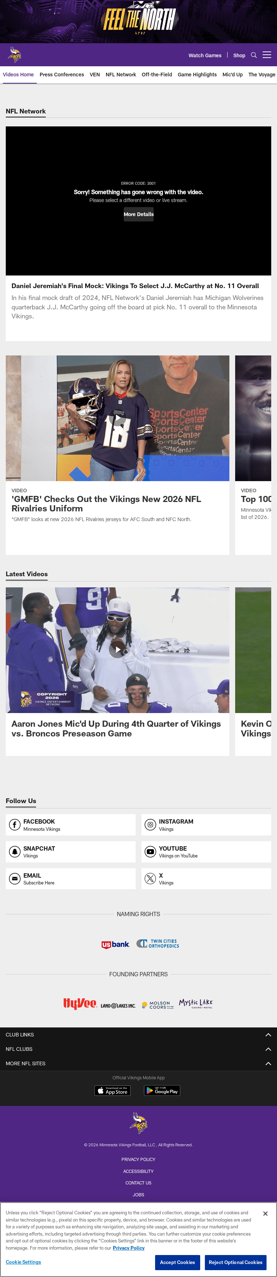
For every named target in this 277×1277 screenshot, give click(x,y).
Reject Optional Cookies (236, 1262)
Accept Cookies (177, 1262)
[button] (139, 214)
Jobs (138, 1194)
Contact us (138, 1182)
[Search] (254, 55)
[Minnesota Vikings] (138, 1124)
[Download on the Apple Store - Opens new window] (112, 1091)
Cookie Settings (23, 1262)
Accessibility (138, 1171)
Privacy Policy (138, 1159)
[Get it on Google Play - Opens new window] (162, 1094)
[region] (138, 1239)
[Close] (265, 1214)
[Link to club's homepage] (14, 52)
